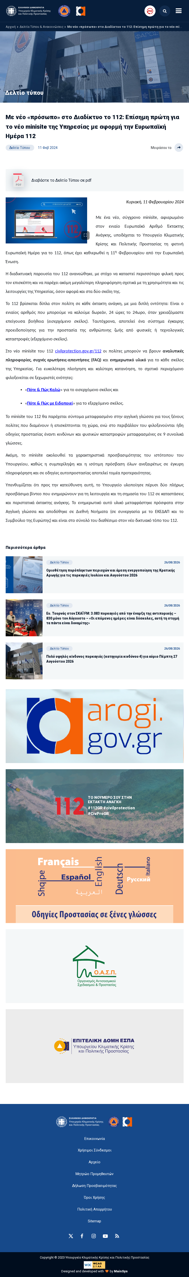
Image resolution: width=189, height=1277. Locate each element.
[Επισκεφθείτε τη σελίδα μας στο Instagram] (93, 1236)
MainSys (121, 1271)
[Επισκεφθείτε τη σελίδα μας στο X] (70, 1236)
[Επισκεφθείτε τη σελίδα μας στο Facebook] (81, 1236)
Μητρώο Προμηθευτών (94, 1174)
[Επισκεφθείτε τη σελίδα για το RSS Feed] (117, 1236)
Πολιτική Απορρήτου (94, 1209)
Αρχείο (94, 1162)
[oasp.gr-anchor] (95, 1046)
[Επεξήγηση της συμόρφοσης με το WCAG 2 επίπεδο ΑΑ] (94, 1265)
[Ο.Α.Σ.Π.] (95, 966)
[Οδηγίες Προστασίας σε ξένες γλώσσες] (95, 726)
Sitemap (94, 1221)
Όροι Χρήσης (94, 1197)
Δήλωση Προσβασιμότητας (94, 1185)
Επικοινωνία (94, 1138)
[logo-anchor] (81, 1121)
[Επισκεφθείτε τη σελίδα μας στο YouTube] (105, 1236)
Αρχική (11, 27)
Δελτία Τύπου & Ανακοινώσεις (41, 27)
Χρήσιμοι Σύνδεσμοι (94, 1150)
